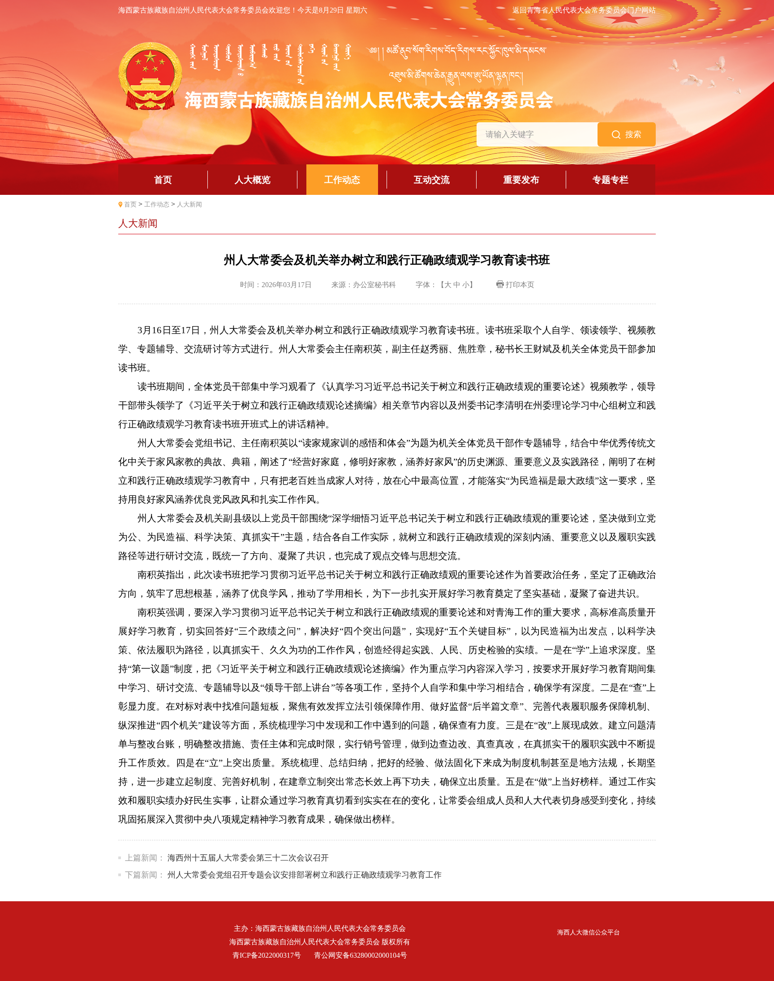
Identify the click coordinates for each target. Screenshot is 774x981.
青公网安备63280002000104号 (360, 955)
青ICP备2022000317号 (266, 955)
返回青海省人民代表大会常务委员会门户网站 (584, 10)
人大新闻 (189, 204)
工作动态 (156, 204)
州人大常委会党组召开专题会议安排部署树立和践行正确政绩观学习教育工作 (305, 874)
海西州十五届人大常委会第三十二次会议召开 (248, 857)
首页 (130, 204)
